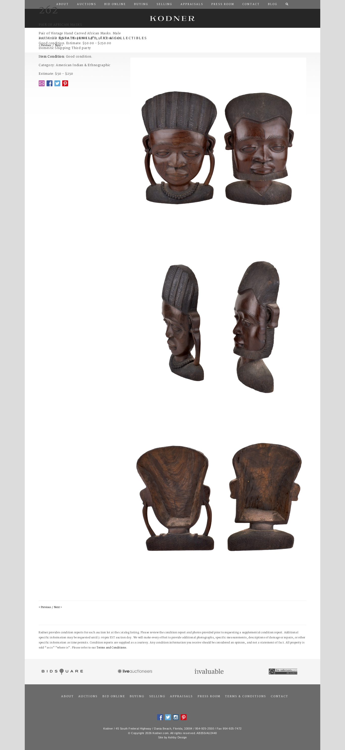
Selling (157, 696)
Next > (58, 607)
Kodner (172, 18)
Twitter (57, 83)
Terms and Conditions (111, 648)
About (67, 696)
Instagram (176, 717)
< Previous (45, 607)
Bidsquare (62, 671)
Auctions (87, 696)
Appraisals (181, 696)
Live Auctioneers (136, 671)
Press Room (209, 696)
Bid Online (113, 696)
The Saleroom (283, 671)
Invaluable (209, 671)
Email (42, 83)
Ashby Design (177, 737)
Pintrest (65, 83)
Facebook (49, 83)
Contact (279, 696)
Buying (137, 696)
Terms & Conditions (245, 696)
